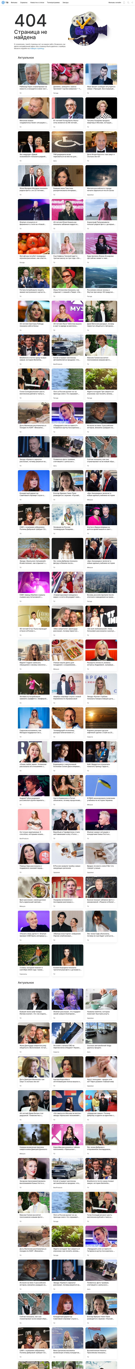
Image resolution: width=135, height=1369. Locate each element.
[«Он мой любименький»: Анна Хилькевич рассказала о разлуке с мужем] (101, 621)
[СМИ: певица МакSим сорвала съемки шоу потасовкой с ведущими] (34, 588)
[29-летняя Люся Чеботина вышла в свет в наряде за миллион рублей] (67, 316)
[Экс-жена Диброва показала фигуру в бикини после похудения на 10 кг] (67, 554)
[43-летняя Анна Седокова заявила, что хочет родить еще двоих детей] (101, 1130)
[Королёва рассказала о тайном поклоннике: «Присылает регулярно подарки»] (67, 1309)
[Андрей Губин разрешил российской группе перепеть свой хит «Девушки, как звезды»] (34, 791)
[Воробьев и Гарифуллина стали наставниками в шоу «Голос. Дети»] (67, 825)
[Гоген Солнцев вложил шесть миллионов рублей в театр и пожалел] (34, 384)
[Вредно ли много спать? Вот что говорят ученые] (101, 859)
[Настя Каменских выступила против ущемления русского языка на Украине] (34, 1028)
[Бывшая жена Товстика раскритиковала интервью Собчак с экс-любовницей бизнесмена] (67, 181)
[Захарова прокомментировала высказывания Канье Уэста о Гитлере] (34, 1343)
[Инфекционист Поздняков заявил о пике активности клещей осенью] (67, 1130)
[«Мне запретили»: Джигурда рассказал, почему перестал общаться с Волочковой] (67, 621)
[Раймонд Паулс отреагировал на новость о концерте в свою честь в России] (34, 79)
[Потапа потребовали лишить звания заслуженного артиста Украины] (34, 283)
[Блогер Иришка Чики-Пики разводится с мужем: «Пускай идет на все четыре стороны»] (67, 486)
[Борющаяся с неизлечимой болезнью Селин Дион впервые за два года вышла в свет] (67, 757)
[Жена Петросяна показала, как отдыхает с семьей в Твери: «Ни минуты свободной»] (67, 283)
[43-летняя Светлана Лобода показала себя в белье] (34, 316)
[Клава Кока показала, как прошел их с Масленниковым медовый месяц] (101, 1062)
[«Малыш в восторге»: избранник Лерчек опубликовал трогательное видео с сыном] (67, 926)
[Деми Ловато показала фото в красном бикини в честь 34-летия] (67, 1062)
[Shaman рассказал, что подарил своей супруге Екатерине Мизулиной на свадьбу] (67, 1174)
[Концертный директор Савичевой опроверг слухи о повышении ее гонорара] (34, 486)
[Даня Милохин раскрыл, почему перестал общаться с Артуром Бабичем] (101, 316)
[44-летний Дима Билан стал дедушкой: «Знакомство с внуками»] (34, 1275)
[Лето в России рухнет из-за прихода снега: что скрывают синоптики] (67, 384)
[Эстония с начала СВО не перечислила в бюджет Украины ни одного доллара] (67, 1208)
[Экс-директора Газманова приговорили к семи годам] (34, 1062)
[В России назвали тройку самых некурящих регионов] (67, 859)
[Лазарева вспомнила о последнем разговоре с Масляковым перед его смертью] (67, 893)
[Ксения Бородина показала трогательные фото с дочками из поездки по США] (67, 960)
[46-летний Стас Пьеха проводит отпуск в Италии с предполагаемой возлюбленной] (34, 621)
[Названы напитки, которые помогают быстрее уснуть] (101, 1174)
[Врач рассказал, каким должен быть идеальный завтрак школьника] (34, 893)
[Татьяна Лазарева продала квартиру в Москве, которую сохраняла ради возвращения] (101, 113)
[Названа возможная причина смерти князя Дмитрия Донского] (34, 1309)
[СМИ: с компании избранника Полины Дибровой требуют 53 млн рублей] (34, 520)
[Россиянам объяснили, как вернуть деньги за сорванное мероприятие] (67, 1096)
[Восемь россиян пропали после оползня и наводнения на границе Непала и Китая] (101, 588)
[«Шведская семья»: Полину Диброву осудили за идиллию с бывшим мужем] (101, 1275)
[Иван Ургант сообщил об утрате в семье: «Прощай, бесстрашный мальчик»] (101, 79)
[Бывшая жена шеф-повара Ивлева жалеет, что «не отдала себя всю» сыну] (34, 1174)
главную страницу (37, 48)
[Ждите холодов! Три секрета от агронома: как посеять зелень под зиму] (101, 384)
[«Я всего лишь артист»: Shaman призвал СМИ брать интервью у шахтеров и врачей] (34, 926)
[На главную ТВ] (6, 2)
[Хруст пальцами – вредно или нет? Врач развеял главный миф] (101, 1242)
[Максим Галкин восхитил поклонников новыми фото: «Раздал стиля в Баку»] (101, 350)
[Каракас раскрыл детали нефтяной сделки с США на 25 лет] (101, 723)
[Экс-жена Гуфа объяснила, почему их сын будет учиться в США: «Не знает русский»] (101, 926)
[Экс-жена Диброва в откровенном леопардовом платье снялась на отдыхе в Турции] (101, 1309)
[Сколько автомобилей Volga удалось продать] (101, 1208)
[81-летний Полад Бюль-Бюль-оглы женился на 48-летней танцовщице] (67, 113)
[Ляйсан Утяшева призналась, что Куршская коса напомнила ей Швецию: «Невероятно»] (67, 994)
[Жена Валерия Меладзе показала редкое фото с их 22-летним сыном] (34, 181)
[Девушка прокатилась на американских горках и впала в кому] (101, 1028)
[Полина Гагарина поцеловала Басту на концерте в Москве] (101, 1096)
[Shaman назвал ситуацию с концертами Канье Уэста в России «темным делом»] (101, 825)
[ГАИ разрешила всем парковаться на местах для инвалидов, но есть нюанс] (67, 147)
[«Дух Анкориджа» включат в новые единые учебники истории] (101, 486)
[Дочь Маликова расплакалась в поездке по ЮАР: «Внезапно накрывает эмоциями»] (34, 418)
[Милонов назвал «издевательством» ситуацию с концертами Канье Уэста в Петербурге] (34, 113)
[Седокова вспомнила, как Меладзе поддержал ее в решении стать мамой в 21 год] (34, 723)
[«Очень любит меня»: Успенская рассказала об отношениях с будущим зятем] (34, 757)
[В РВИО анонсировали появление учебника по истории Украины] (101, 791)
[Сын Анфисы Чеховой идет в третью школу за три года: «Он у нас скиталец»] (67, 249)
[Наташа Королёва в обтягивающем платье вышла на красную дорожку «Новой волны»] (67, 1242)
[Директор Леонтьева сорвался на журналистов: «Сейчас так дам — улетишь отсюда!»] (34, 994)
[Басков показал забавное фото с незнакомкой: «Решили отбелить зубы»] (101, 893)
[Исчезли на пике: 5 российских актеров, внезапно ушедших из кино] (101, 418)
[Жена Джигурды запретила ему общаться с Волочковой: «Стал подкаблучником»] (34, 1208)
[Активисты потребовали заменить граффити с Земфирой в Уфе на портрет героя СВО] (34, 689)
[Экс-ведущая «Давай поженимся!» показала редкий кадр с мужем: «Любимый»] (34, 147)
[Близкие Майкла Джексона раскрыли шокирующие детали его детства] (67, 1028)
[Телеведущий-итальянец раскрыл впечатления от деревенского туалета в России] (67, 723)
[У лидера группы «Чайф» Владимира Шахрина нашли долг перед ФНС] (34, 1096)
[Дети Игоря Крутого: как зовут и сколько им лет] (101, 147)
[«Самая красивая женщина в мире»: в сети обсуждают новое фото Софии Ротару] (67, 588)
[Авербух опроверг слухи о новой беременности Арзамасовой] (67, 689)
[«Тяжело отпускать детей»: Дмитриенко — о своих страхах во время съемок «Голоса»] (34, 1130)
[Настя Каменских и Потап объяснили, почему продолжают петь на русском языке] (67, 791)
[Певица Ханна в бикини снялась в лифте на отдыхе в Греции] (101, 960)
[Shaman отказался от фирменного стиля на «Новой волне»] (34, 215)
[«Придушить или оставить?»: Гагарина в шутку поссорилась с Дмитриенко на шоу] (67, 418)
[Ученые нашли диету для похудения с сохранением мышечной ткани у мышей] (67, 655)
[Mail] (3, 2)
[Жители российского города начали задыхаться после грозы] (101, 181)
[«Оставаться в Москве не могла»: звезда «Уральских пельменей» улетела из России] (67, 1275)
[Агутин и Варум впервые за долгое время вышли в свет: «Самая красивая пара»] (101, 520)
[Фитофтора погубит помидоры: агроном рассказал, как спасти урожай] (34, 249)
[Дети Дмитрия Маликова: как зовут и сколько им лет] (34, 1242)
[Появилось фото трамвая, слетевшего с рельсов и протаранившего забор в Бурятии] (67, 452)
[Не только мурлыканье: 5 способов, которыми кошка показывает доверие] (34, 825)
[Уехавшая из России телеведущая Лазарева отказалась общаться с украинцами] (67, 520)
